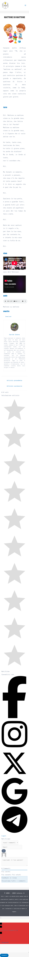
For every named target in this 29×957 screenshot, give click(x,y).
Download (8, 316)
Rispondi (5, 942)
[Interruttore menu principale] (25, 5)
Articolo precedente (14, 380)
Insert (4, 955)
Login (4, 836)
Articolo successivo (14, 386)
